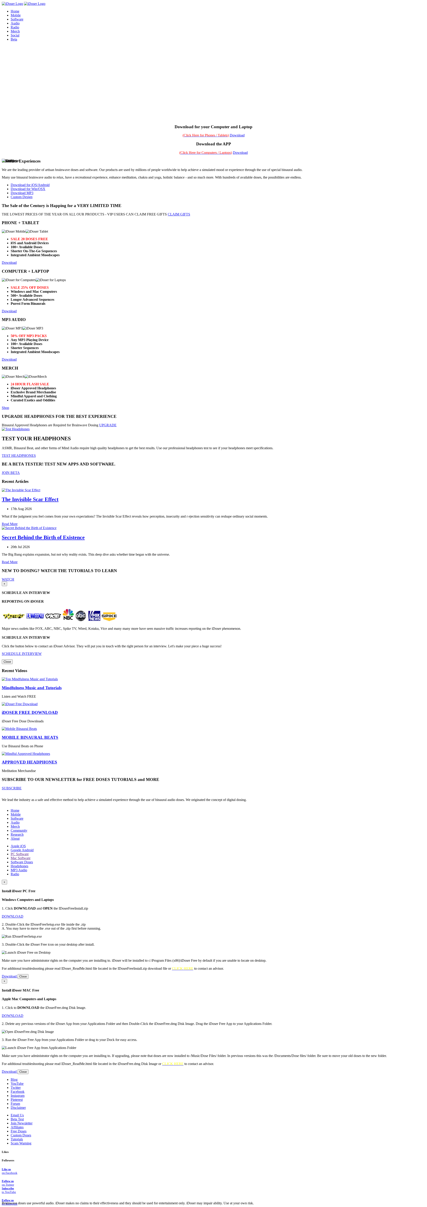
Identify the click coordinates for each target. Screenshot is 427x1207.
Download (237, 135)
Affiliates (17, 1127)
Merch (15, 31)
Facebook (17, 1091)
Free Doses (18, 1131)
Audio (15, 822)
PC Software (20, 854)
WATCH (8, 579)
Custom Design (21, 197)
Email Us (17, 1115)
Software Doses (22, 862)
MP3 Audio (19, 870)
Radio (15, 874)
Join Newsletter (21, 1123)
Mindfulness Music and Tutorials (32, 687)
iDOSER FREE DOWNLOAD (30, 712)
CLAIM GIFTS (179, 214)
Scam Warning (21, 1143)
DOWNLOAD (12, 916)
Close (7, 661)
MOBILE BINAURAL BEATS (30, 737)
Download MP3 (22, 193)
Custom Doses (21, 1135)
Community (19, 830)
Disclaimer (18, 1107)
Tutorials (17, 1139)
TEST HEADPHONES (19, 455)
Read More (10, 524)
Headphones (19, 866)
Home (15, 810)
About (15, 838)
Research (17, 834)
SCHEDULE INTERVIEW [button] (22, 654)
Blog (14, 1079)
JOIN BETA (11, 473)
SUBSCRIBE (12, 788)
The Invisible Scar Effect (30, 499)
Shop (5, 408)
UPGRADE (108, 425)
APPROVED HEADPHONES (29, 762)
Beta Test (17, 1119)
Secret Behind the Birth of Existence (43, 537)
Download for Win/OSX (28, 189)
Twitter (16, 1087)
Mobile (16, 814)
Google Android (22, 850)
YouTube (17, 1083)
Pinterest (17, 1099)
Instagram (17, 1095)
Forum (15, 1103)
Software (17, 818)
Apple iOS (18, 846)
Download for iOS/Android (30, 185)
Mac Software (20, 858)
